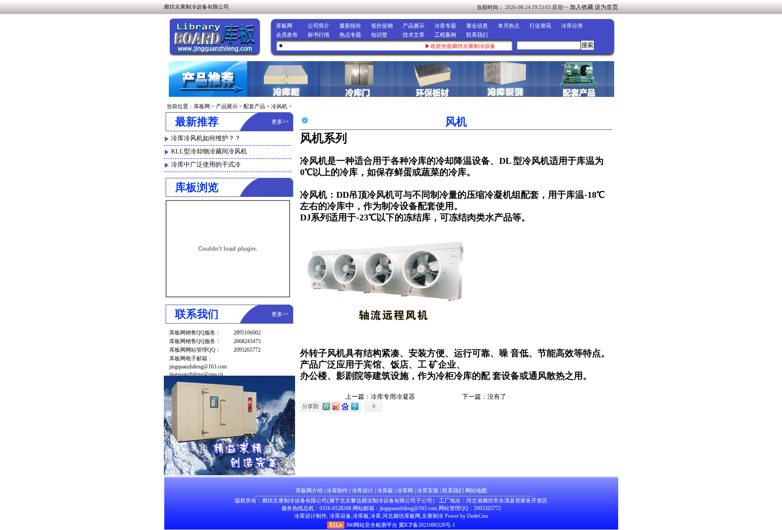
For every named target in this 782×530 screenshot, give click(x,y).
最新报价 (350, 26)
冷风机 (279, 106)
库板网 (284, 26)
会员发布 (287, 35)
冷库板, (361, 516)
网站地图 (476, 490)
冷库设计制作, (311, 516)
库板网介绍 (309, 490)
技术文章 (413, 35)
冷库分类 (572, 26)
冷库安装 (428, 490)
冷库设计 (362, 490)
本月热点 (509, 26)
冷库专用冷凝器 (393, 396)
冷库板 (385, 490)
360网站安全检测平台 (371, 525)
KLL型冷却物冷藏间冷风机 (209, 151)
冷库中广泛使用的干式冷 (206, 164)
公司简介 (318, 26)
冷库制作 (337, 490)
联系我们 (477, 35)
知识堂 (379, 35)
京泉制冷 (432, 516)
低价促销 (382, 26)
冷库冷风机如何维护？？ (206, 138)
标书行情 (318, 35)
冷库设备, (341, 516)
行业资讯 (540, 26)
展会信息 (477, 26)
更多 (277, 122)
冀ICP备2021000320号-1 (427, 525)
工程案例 (445, 35)
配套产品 (254, 106)
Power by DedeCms (466, 516)
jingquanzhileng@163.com (198, 366)
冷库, (376, 516)
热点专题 (350, 35)
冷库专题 (445, 26)
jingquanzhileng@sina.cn (196, 374)
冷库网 (405, 490)
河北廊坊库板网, (402, 516)
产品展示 (413, 26)
